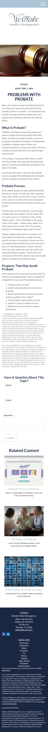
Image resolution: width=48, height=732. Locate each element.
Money (24, 655)
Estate (24, 648)
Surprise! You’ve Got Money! (24, 489)
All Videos (24, 663)
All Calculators (24, 666)
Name (8, 385)
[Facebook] (25, 34)
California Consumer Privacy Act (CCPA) (22, 699)
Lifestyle (24, 658)
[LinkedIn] (22, 34)
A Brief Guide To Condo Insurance (24, 589)
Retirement (24, 643)
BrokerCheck (6, 670)
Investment (24, 645)
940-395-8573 (25, 40)
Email (8, 400)
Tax (24, 653)
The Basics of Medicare (24, 539)
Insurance (24, 650)
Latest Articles (24, 661)
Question (8, 415)
